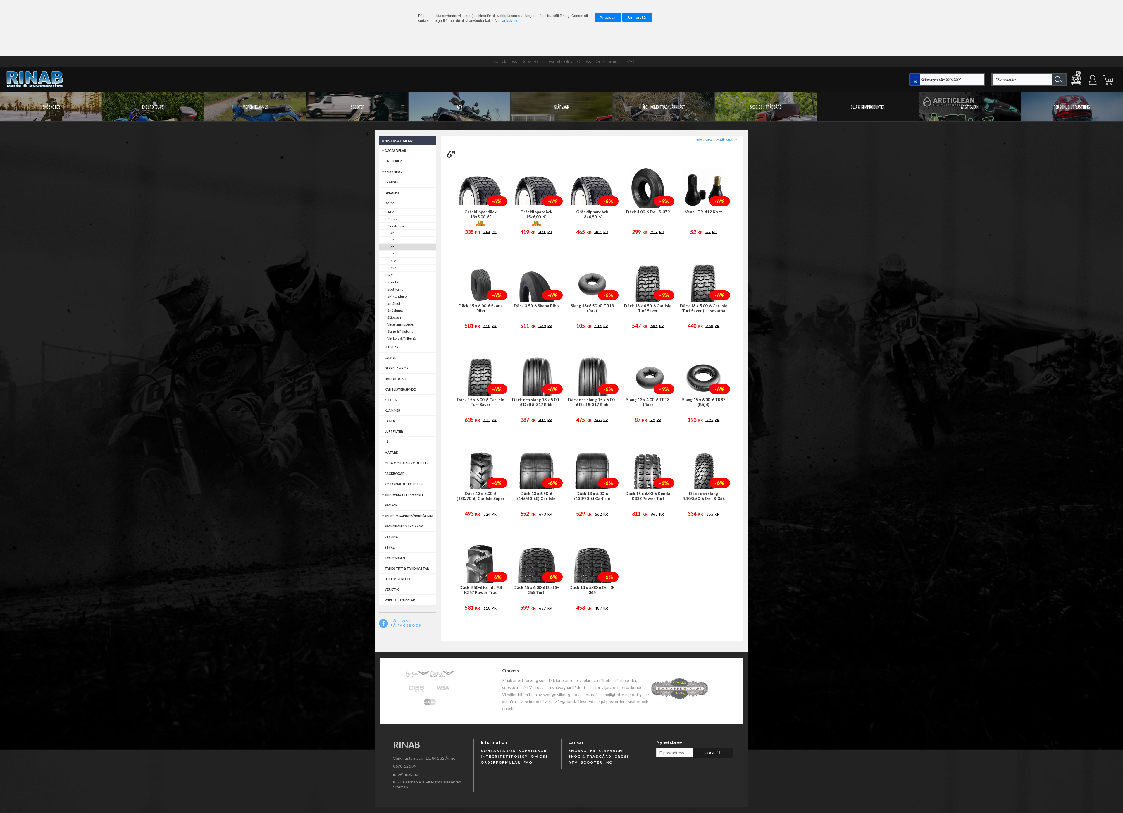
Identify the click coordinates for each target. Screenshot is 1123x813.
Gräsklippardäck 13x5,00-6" (480, 214)
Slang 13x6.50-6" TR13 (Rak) (592, 308)
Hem (699, 140)
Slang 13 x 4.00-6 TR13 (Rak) (647, 402)
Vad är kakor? (506, 20)
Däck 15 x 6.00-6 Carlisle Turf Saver (480, 402)
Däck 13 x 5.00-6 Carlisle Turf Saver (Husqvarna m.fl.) (703, 310)
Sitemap (400, 786)
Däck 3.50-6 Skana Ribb (536, 305)
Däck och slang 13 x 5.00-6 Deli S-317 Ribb (536, 402)
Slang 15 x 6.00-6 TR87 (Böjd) (703, 402)
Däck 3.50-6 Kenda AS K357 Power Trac (480, 590)
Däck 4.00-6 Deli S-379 (648, 211)
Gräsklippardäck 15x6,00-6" (536, 214)
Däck (708, 140)
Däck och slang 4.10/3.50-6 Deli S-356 (704, 496)
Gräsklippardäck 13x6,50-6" (592, 214)
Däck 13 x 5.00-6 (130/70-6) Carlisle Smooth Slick (592, 498)
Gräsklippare (723, 140)
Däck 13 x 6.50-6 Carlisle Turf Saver (647, 308)
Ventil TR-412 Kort (703, 211)
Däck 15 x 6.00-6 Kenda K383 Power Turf (647, 496)
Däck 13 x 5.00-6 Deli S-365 (592, 590)
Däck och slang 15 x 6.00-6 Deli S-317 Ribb (592, 402)
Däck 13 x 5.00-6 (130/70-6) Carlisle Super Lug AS (480, 498)
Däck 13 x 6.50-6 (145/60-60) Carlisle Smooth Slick (536, 498)
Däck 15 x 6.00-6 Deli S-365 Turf (536, 590)
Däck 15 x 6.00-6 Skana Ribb (481, 308)
